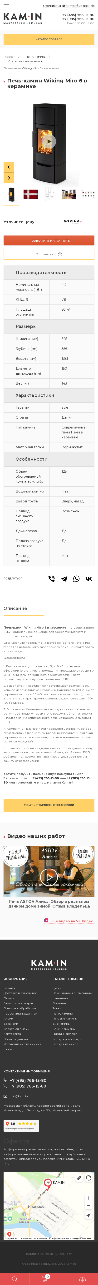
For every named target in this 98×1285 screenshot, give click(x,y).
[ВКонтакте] (88, 578)
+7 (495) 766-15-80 (78, 15)
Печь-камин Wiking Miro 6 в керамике (31, 68)
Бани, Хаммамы (64, 1029)
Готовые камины (65, 1018)
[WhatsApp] (76, 578)
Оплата (9, 998)
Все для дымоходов (67, 1039)
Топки (57, 1008)
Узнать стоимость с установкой (49, 805)
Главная (9, 56)
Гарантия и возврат (18, 1003)
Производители (16, 1039)
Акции (8, 1018)
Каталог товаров (49, 39)
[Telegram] (64, 578)
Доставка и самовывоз (21, 993)
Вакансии (11, 1023)
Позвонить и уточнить (49, 240)
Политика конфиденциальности (49, 1253)
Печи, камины (36, 56)
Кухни (57, 988)
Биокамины (61, 1023)
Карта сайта (12, 1034)
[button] (11, 194)
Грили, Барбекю (65, 1034)
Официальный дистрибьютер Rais (68, 6)
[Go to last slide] (9, 167)
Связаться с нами (16, 1029)
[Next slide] (9, 177)
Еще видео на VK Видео (71, 921)
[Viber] (51, 578)
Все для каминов (65, 1044)
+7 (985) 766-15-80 (78, 19)
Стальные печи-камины (25, 61)
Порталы (59, 1003)
